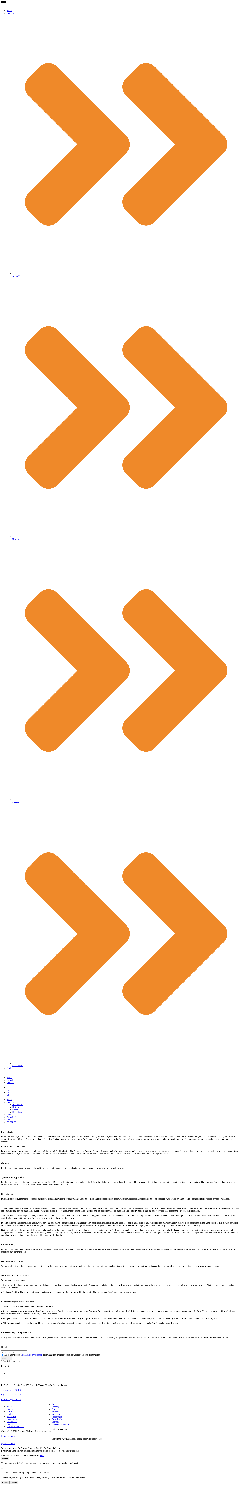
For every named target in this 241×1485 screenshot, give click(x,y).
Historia (15, 1107)
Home (9, 10)
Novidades (11, 1416)
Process (15, 1109)
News (9, 1077)
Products (10, 1068)
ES (8, 1095)
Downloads (12, 1080)
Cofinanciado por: (60, 1429)
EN (8, 1092)
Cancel (5, 1482)
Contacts (10, 1082)
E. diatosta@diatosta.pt (11, 1399)
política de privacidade (32, 1355)
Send (4, 1359)
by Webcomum (8, 1436)
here (42, 1455)
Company (11, 13)
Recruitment (17, 1112)
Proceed (14, 1482)
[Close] (2, 1468)
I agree (5, 1458)
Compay (10, 1102)
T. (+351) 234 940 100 (11, 1390)
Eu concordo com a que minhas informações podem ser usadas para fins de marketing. (52, 1355)
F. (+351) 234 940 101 (11, 1395)
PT (8, 1090)
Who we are (17, 1104)
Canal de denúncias (15, 1426)
